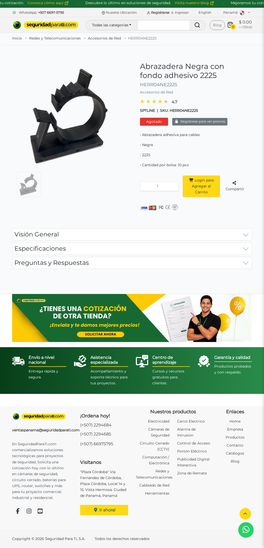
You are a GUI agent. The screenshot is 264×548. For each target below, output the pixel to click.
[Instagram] (29, 511)
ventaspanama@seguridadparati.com (46, 430)
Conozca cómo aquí (46, 3)
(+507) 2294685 (95, 434)
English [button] (205, 12)
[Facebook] (17, 511)
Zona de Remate (192, 473)
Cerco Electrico (191, 421)
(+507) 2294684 (96, 425)
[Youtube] (40, 511)
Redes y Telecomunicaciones (55, 38)
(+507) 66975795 (96, 443)
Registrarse (160, 12)
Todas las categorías (110, 25)
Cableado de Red (154, 485)
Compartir (235, 189)
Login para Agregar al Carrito (203, 186)
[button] (245, 514)
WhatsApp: (41, 12)
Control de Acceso (193, 443)
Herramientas (157, 493)
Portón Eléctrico (192, 451)
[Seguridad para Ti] (39, 416)
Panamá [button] (230, 12)
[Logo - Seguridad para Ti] (45, 25)
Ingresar (182, 12)
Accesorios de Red (104, 38)
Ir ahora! (107, 509)
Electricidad (158, 421)
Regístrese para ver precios (202, 121)
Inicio (17, 38)
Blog (217, 25)
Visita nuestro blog (192, 3)
